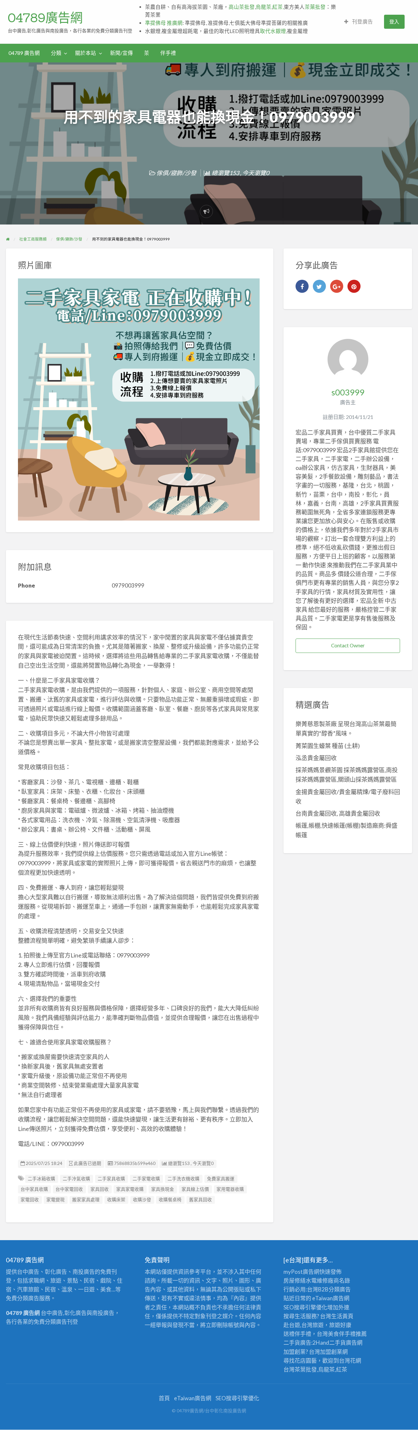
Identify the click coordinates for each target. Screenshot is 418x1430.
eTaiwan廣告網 (330, 1298)
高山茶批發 (242, 7)
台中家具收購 (34, 1189)
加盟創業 (331, 1351)
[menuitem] (358, 22)
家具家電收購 (130, 1189)
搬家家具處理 (86, 1199)
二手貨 (337, 1342)
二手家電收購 (146, 1178)
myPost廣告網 (301, 1271)
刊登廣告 (362, 22)
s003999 (347, 392)
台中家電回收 (69, 1189)
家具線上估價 (195, 1189)
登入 (394, 22)
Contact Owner (348, 645)
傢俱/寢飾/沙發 (176, 172)
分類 (56, 53)
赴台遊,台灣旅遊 (303, 1325)
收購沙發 (142, 1199)
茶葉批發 (315, 7)
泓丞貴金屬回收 (316, 757)
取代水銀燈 (273, 31)
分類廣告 (340, 1289)
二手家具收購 (111, 1178)
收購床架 (116, 1199)
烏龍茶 (263, 7)
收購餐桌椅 (170, 1199)
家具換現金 (162, 1189)
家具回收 (99, 1189)
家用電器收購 (230, 1189)
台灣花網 (350, 1360)
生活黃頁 (342, 1316)
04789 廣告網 (24, 53)
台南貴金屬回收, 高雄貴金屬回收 (338, 813)
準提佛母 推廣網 (164, 23)
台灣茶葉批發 (300, 1369)
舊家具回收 (200, 1199)
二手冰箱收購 (41, 1178)
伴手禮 (168, 53)
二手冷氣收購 (76, 1178)
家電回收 (30, 1199)
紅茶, (278, 7)
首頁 (164, 1398)
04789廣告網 (45, 17)
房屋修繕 (294, 1280)
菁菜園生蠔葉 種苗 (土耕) (328, 745)
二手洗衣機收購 (184, 1178)
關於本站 (85, 53)
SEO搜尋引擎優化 (305, 1307)
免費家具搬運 (220, 1178)
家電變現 (55, 1199)
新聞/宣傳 (121, 53)
